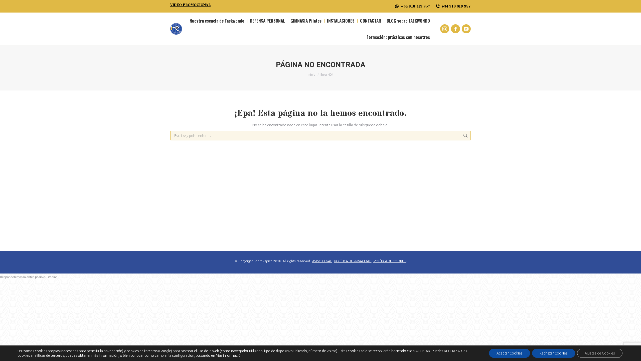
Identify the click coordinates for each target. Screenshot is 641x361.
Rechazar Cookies (554, 353)
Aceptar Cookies (510, 353)
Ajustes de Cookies (600, 353)
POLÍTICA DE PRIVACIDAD (353, 261)
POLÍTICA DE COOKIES (390, 261)
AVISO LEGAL (322, 261)
